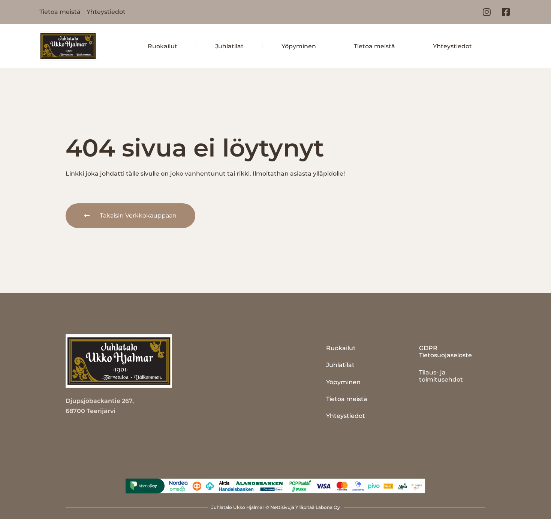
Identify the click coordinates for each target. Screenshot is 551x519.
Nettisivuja (282, 507)
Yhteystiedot (452, 46)
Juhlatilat (229, 46)
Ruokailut (162, 46)
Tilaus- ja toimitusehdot (441, 376)
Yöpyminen (298, 46)
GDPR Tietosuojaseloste (445, 352)
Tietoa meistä (374, 46)
